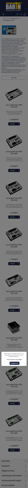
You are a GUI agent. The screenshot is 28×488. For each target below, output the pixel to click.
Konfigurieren (14, 363)
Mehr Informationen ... (14, 356)
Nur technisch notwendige (14, 359)
